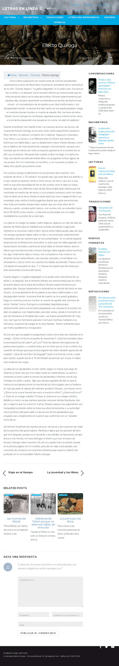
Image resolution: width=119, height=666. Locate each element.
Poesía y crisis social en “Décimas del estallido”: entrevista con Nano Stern (106, 85)
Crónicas (59, 22)
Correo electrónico (67, 616)
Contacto (79, 10)
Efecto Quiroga (59, 45)
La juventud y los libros (62, 472)
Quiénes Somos (98, 10)
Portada (75, 5)
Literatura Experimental (83, 17)
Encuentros (30, 17)
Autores (88, 5)
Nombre (25, 616)
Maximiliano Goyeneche (22, 58)
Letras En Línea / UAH (14, 653)
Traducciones (54, 17)
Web (22, 625)
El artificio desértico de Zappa (104, 252)
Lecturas (10, 17)
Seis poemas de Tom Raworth (105, 209)
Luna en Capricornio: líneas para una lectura (106, 171)
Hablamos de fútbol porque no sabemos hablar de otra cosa (43, 523)
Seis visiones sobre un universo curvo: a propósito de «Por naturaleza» (106, 302)
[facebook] (101, 646)
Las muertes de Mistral (16, 520)
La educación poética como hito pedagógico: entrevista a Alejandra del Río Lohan (106, 136)
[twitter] (107, 646)
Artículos (102, 5)
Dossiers (109, 17)
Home (13, 75)
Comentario (28, 580)
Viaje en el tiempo (20, 472)
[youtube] (113, 646)
